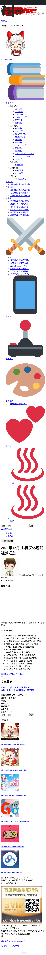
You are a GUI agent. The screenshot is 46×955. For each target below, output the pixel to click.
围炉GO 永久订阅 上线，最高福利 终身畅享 (13, 795)
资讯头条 (9, 533)
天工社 (19, 260)
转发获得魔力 (6, 541)
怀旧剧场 (20, 184)
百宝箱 (8, 198)
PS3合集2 (24, 145)
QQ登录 (12, 674)
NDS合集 (19, 112)
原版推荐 (20, 190)
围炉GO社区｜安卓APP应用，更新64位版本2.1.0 (15, 821)
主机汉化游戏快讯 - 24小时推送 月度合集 (13, 744)
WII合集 (18, 128)
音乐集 (19, 274)
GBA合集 (19, 114)
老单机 (19, 207)
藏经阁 (19, 210)
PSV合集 (18, 120)
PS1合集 (18, 151)
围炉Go (4, 21)
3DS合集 (18, 109)
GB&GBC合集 (21, 117)
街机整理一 (20, 165)
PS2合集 (18, 148)
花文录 (19, 263)
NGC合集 (19, 131)
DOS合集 (19, 173)
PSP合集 (18, 123)
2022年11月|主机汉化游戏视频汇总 (15, 687)
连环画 (18, 404)
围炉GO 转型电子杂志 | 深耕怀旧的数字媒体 (13, 770)
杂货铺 (19, 201)
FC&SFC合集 (20, 134)
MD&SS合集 (20, 137)
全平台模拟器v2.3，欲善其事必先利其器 (12, 846)
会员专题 (20, 193)
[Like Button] (2, 676)
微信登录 (5, 674)
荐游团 (19, 271)
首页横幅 (9, 536)
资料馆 (19, 269)
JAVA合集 (19, 170)
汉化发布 (9, 187)
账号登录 (20, 674)
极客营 (19, 215)
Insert (24, 953)
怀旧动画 (9, 182)
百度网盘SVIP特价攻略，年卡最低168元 (12, 872)
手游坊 (19, 212)
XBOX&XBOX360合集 (24, 154)
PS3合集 (18, 142)
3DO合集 (19, 159)
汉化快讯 (20, 196)
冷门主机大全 (20, 179)
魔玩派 (19, 266)
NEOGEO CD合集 (22, 156)
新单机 (19, 204)
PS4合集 (18, 140)
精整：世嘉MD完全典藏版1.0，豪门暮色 (18, 690)
